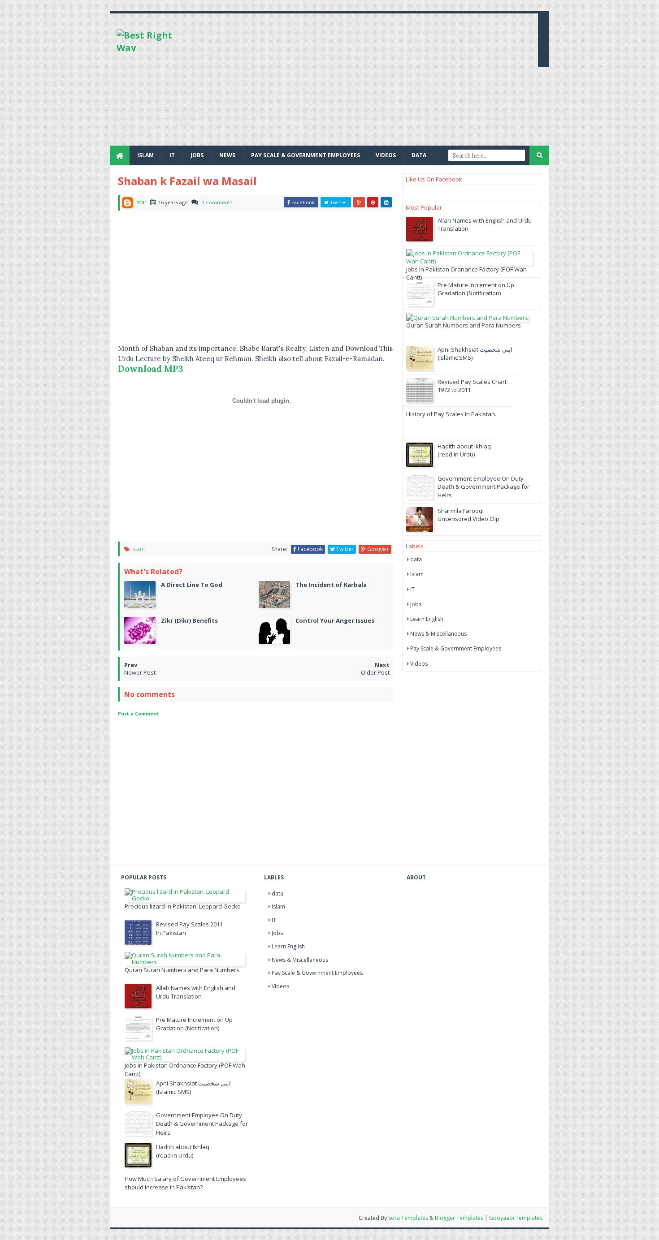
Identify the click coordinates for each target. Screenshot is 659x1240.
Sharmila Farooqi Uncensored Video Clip (468, 515)
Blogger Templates (459, 1218)
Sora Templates (408, 1218)
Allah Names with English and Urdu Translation (195, 992)
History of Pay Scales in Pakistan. (451, 414)
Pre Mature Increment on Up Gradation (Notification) (476, 289)
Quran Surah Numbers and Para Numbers (463, 325)
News (227, 155)
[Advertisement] (368, 83)
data (416, 559)
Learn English (426, 619)
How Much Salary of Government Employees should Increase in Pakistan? (185, 1183)
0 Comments (217, 202)
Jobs (415, 604)
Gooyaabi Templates (515, 1218)
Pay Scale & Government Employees (305, 155)
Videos (386, 155)
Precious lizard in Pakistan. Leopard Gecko (183, 906)
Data (419, 155)
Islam (145, 155)
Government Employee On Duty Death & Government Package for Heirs (483, 486)
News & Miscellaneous (438, 633)
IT (172, 155)
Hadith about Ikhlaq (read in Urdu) (464, 450)
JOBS (197, 155)
